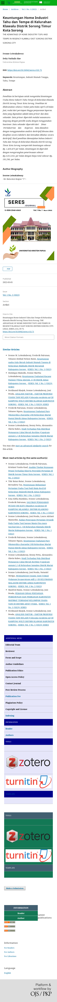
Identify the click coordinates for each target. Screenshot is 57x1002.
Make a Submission (15, 888)
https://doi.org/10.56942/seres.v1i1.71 (24, 70)
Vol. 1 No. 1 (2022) (29, 9)
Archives (15, 9)
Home (5, 9)
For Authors (9, 952)
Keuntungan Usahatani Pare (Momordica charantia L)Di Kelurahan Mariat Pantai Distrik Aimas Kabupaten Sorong (29, 415)
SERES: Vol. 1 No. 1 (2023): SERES (33, 404)
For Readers (9, 948)
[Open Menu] (3, 3)
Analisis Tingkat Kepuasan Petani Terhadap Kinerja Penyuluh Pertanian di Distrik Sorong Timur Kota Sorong (30, 471)
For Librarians (10, 956)
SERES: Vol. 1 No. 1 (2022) (39, 369)
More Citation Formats (14, 337)
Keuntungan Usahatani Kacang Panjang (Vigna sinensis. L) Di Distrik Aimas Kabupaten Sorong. (29, 380)
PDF (8, 269)
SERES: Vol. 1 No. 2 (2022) (39, 439)
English (7, 973)
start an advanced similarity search (31, 445)
